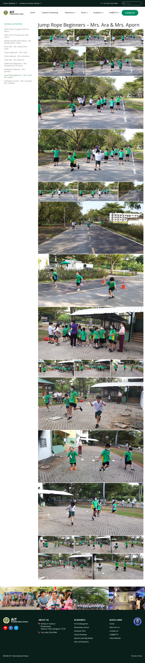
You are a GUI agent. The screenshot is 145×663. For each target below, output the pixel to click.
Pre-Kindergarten (81, 624)
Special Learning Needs (83, 638)
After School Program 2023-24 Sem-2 (16, 30)
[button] (56, 38)
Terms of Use (136, 656)
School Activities (13, 24)
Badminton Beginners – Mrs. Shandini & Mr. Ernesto (15, 64)
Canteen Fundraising (50, 12)
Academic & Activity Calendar (30, 3)
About (84, 12)
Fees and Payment (81, 642)
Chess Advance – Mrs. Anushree (17, 56)
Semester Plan (80, 631)
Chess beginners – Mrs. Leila (15, 52)
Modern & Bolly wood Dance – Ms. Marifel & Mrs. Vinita (17, 42)
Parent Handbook (9, 3)
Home (32, 12)
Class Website (115, 638)
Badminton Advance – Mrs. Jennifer (14, 70)
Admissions (69, 12)
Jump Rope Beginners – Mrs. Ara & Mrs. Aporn (18, 76)
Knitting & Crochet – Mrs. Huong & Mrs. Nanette (18, 82)
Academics (97, 12)
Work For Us (115, 627)
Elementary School (81, 627)
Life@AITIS (113, 12)
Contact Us (130, 13)
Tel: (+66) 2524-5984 (110, 3)
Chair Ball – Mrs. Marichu (14, 60)
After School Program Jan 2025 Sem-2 (16, 36)
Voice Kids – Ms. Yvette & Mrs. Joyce (16, 47)
